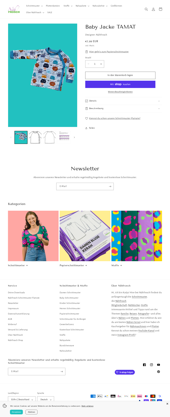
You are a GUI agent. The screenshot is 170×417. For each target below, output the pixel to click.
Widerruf (12, 324)
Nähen (122, 318)
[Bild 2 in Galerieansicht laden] (35, 137)
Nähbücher (134, 305)
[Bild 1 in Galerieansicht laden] (21, 137)
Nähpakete (65, 340)
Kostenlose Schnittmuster (72, 330)
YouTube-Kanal (146, 330)
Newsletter (13, 303)
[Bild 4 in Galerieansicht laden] (64, 137)
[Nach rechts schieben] (74, 137)
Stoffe (115, 265)
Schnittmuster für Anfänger (73, 319)
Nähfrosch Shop (15, 340)
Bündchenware (67, 346)
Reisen (133, 313)
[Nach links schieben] (11, 137)
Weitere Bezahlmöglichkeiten (120, 92)
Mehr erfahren (87, 406)
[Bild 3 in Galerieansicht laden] (49, 137)
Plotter (155, 326)
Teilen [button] (92, 128)
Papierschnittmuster (72, 265)
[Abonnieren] (110, 186)
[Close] (167, 403)
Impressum (13, 308)
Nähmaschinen (138, 326)
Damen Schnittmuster (70, 293)
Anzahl (88, 58)
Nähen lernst (133, 322)
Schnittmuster (16, 265)
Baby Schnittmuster (69, 298)
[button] (34, 6)
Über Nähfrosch (15, 335)
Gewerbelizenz (67, 324)
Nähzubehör (66, 351)
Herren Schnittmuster (70, 308)
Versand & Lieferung (18, 330)
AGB (10, 319)
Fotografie (143, 313)
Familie (125, 313)
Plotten (135, 318)
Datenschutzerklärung (18, 314)
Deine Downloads (16, 293)
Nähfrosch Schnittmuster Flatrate (24, 298)
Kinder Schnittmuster (70, 303)
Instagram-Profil (126, 335)
